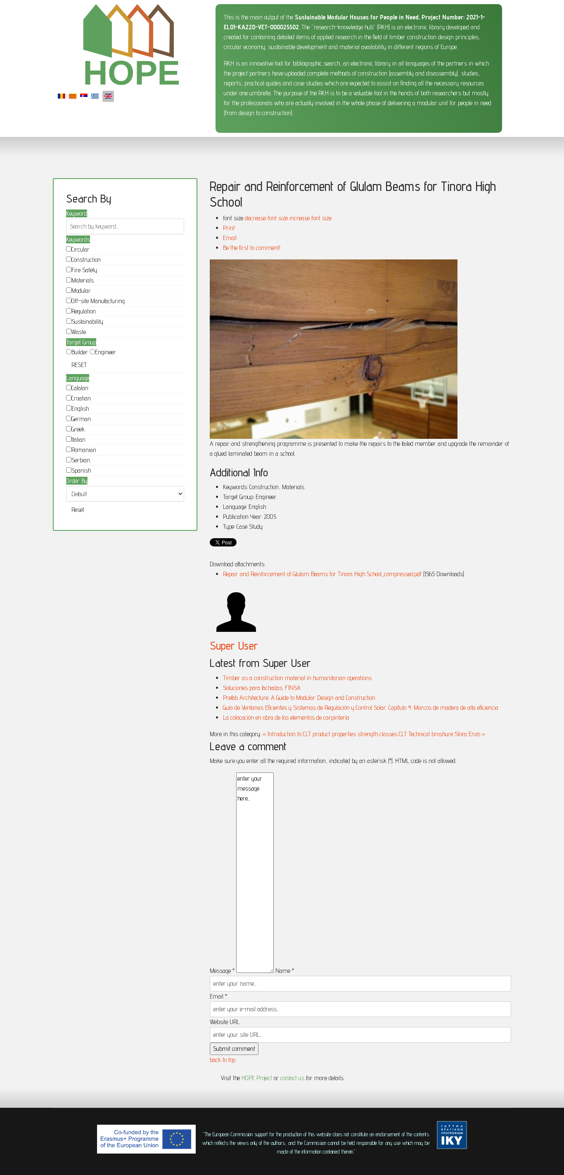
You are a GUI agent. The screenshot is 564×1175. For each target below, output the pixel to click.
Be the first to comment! (251, 248)
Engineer (105, 352)
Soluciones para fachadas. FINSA (262, 688)
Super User (234, 645)
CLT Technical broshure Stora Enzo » (442, 734)
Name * (284, 971)
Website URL (224, 1022)
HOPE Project (257, 1078)
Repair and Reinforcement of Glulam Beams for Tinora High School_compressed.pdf (323, 574)
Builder (79, 352)
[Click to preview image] (360, 349)
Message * (222, 971)
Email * (218, 996)
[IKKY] (451, 1135)
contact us (292, 1078)
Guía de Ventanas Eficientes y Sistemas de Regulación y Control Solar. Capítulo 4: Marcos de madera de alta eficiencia (360, 707)
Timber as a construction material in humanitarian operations (297, 678)
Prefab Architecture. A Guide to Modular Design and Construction (299, 698)
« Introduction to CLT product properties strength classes (330, 734)
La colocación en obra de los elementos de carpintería (286, 717)
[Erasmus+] (146, 1139)
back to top (222, 1060)
